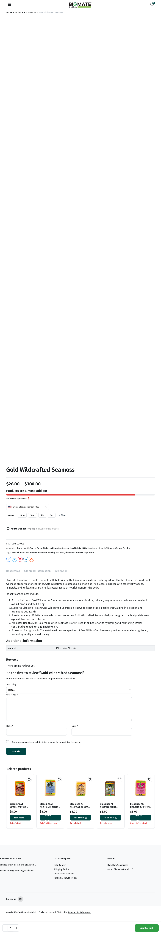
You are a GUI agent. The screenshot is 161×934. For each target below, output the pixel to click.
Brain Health (23, 548)
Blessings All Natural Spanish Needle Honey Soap (110, 807)
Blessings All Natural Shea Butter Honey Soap (80, 807)
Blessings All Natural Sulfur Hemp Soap (140, 807)
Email (75, 726)
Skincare (110, 548)
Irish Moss (69, 553)
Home (9, 12)
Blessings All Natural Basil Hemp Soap (49, 807)
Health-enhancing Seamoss (50, 553)
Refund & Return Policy (65, 878)
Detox (40, 548)
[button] (152, 4)
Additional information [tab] (37, 571)
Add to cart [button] (48, 817)
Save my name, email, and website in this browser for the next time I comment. (46, 742)
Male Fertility (80, 548)
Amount (11, 515)
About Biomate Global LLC (120, 869)
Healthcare (20, 12)
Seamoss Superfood (84, 553)
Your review (12, 695)
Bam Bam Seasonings (117, 865)
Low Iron (32, 12)
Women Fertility (122, 548)
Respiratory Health (96, 548)
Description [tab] (13, 571)
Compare (30, 791)
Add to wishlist (18, 528)
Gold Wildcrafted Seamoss (24, 553)
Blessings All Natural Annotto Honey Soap (18, 807)
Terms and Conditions (64, 873)
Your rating (11, 684)
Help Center (60, 865)
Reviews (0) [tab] (61, 571)
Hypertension (58, 548)
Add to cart (146, 928)
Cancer (33, 548)
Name (9, 726)
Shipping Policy (61, 869)
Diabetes (47, 548)
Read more (19, 818)
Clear (63, 515)
